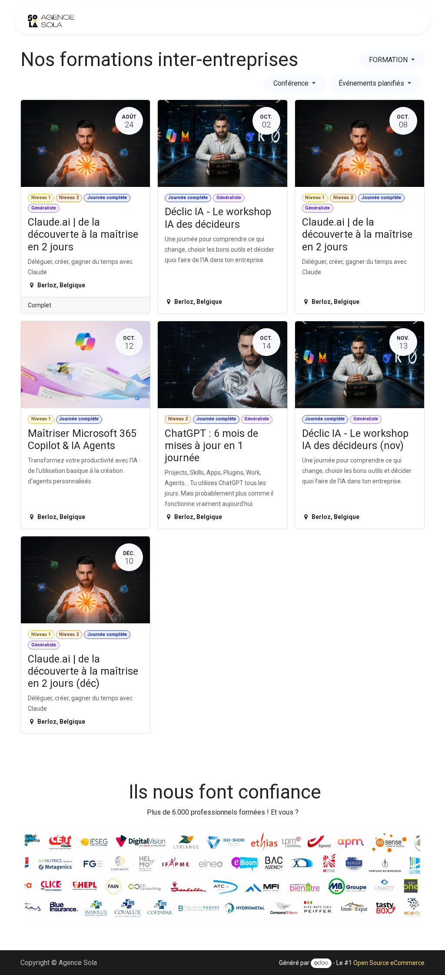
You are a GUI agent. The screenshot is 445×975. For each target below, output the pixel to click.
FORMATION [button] (389, 60)
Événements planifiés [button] (372, 83)
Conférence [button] (291, 83)
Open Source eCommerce (389, 962)
